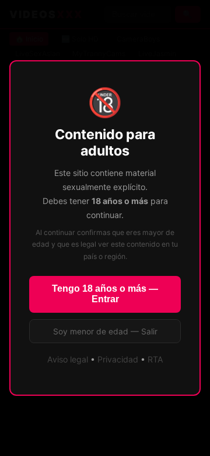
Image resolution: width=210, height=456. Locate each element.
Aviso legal (67, 359)
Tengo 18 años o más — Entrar (105, 294)
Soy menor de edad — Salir (105, 331)
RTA (155, 359)
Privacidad (117, 359)
